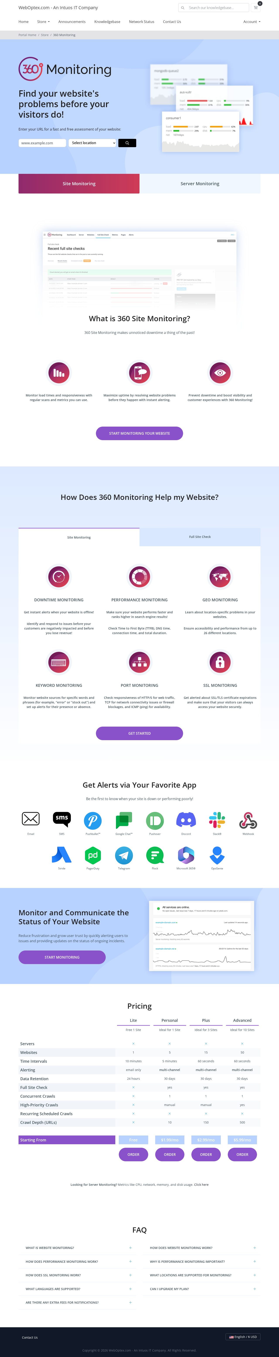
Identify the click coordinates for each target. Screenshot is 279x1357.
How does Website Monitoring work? (181, 1248)
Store (42, 21)
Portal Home (27, 35)
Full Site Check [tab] (200, 537)
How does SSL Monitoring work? (53, 1275)
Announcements (72, 21)
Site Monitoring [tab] (79, 184)
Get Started (139, 733)
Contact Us (172, 21)
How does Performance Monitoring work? (62, 1261)
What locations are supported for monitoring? (190, 1275)
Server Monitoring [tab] (200, 184)
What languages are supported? (53, 1289)
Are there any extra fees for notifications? (62, 1302)
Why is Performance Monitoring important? (187, 1261)
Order (133, 1154)
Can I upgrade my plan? (169, 1289)
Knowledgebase (107, 21)
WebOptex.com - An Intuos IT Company (58, 7)
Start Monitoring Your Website (139, 433)
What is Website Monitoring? (50, 1248)
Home (24, 21)
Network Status (141, 21)
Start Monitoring (62, 957)
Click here (201, 1185)
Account (250, 21)
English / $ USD (245, 1337)
